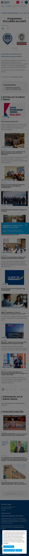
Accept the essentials (9, 550)
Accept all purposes (8, 546)
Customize (18, 550)
